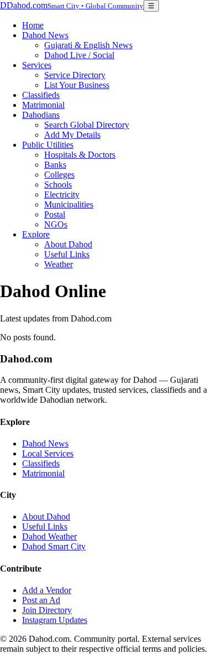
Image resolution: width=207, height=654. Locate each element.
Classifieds (41, 95)
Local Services (47, 453)
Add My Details (72, 134)
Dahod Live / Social (79, 55)
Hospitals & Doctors (79, 154)
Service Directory (74, 75)
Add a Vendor (46, 590)
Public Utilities (47, 144)
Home (33, 25)
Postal (54, 214)
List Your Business (76, 85)
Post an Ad (41, 600)
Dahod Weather (49, 536)
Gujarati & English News (88, 45)
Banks (55, 164)
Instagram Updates (54, 620)
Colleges (59, 174)
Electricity (61, 194)
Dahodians (41, 115)
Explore (36, 234)
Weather (58, 264)
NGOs (55, 224)
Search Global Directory (86, 124)
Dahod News (45, 35)
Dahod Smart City (54, 546)
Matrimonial (43, 105)
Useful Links (66, 254)
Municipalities (68, 204)
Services (36, 65)
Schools (58, 184)
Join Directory (47, 610)
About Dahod (68, 244)
